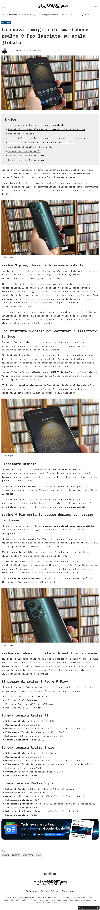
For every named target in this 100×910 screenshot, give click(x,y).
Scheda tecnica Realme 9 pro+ (27, 160)
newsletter (28, 855)
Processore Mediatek (21, 133)
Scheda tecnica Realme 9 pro (26, 155)
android (5, 855)
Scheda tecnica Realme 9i (24, 151)
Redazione (31, 891)
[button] (97, 6)
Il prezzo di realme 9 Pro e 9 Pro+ (31, 146)
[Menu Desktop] (3, 6)
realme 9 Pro (54, 183)
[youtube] (54, 874)
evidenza (16, 855)
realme (38, 855)
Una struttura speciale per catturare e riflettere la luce (46, 129)
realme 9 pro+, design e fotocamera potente (36, 125)
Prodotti (6, 22)
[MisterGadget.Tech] (51, 6)
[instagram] (50, 874)
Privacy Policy (49, 891)
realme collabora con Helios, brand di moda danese (41, 142)
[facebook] (45, 874)
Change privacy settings (89, 908)
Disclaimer (68, 891)
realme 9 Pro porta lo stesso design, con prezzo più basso (46, 138)
